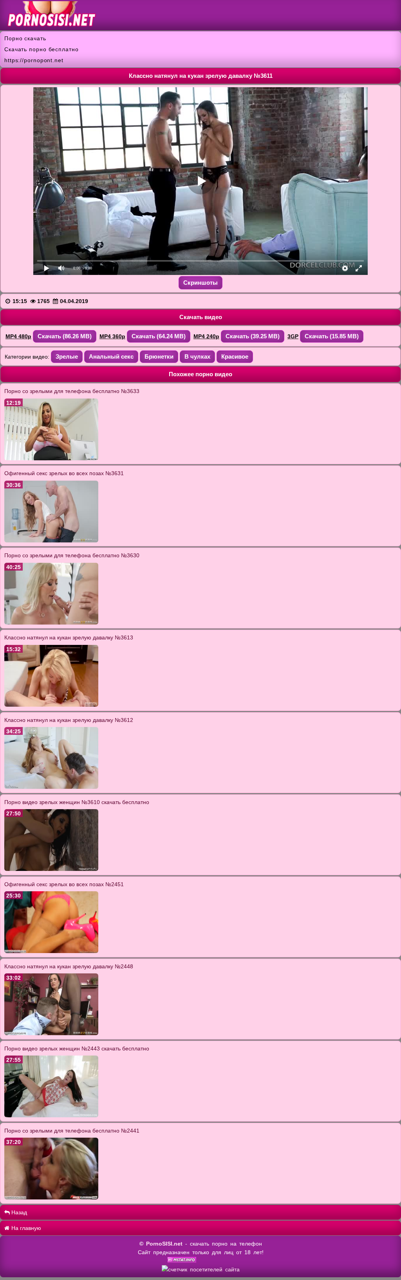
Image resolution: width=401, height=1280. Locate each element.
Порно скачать (25, 38)
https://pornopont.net (33, 60)
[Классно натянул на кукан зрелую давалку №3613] (51, 705)
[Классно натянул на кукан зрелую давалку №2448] (51, 1033)
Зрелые (67, 356)
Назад (18, 1212)
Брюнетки (159, 356)
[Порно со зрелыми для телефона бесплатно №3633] (51, 458)
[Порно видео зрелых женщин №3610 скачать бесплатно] (51, 869)
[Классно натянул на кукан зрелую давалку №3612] (51, 787)
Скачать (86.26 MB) (65, 336)
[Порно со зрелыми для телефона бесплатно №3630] (51, 622)
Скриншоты (200, 282)
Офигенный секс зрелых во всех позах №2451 (64, 884)
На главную (25, 1228)
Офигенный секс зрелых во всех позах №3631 (64, 473)
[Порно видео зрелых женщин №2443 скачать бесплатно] (51, 1115)
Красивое (234, 356)
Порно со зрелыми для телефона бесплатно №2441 (71, 1130)
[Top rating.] (182, 1261)
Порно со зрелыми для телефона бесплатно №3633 (71, 391)
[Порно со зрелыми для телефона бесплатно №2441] (51, 1197)
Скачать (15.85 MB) (332, 336)
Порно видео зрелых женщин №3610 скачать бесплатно (76, 802)
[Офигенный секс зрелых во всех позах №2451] (51, 951)
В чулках (197, 356)
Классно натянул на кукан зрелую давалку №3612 (68, 720)
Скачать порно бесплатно (41, 49)
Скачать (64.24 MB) (159, 336)
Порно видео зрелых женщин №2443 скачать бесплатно (76, 1048)
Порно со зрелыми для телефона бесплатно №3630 (71, 555)
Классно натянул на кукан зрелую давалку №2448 (68, 966)
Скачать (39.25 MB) (253, 336)
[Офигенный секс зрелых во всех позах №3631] (51, 540)
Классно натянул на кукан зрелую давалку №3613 (68, 637)
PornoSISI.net (164, 1244)
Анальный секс (111, 356)
